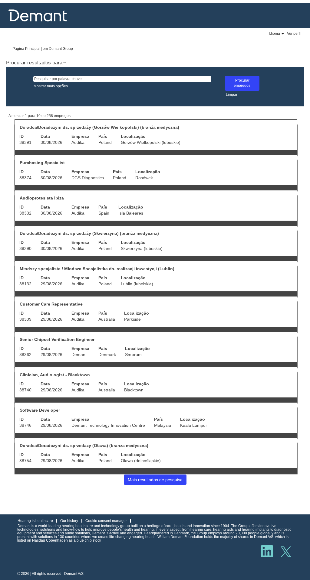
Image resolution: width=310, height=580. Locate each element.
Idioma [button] (275, 33)
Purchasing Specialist (42, 162)
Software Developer (40, 410)
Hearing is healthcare (35, 521)
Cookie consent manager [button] (106, 521)
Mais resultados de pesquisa (155, 479)
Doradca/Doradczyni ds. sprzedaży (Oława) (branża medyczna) (84, 445)
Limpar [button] (231, 94)
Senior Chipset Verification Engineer (57, 339)
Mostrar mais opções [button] (51, 86)
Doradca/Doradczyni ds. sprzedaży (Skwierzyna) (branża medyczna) (89, 233)
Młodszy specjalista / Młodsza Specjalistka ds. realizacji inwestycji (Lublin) (97, 268)
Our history (69, 521)
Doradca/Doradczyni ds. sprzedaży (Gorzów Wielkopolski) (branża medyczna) (99, 127)
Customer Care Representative (51, 304)
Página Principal (26, 49)
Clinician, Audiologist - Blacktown (55, 374)
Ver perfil (294, 33)
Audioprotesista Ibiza (42, 198)
